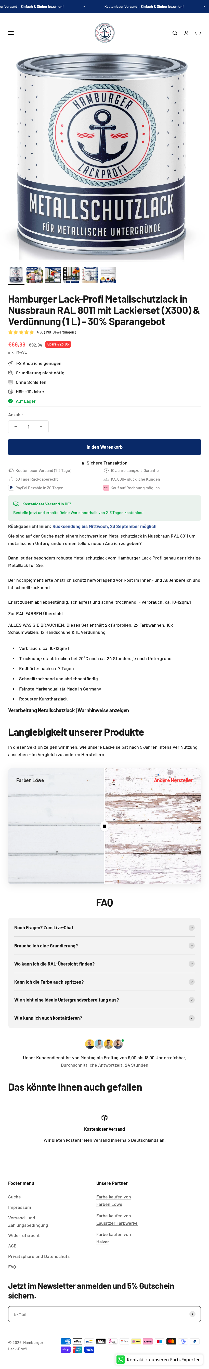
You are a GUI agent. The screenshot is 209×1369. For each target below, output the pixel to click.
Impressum (19, 1207)
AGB (12, 1245)
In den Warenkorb (105, 447)
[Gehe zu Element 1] (16, 276)
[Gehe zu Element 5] (90, 276)
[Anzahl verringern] (15, 427)
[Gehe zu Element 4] (71, 276)
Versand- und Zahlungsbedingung (28, 1221)
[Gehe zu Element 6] (108, 276)
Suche (14, 1196)
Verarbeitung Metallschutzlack (41, 710)
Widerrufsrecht (24, 1235)
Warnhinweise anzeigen (103, 710)
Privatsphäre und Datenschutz (39, 1256)
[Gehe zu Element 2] (35, 276)
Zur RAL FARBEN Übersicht (35, 613)
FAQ (12, 1266)
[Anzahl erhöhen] (41, 427)
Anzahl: (15, 414)
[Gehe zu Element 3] (53, 276)
